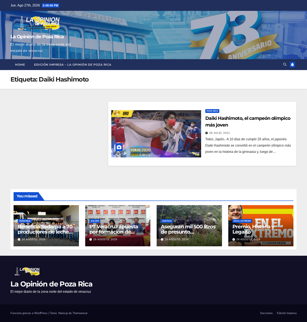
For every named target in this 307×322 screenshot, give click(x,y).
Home (20, 64)
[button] (285, 64)
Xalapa (95, 221)
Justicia (167, 221)
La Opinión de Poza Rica (36, 37)
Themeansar (80, 313)
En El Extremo (242, 221)
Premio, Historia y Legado (253, 229)
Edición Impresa (287, 313)
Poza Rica (212, 111)
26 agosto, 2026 (34, 239)
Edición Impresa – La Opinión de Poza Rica (73, 64)
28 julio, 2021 (219, 133)
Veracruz (24, 221)
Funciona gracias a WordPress (29, 313)
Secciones (266, 313)
